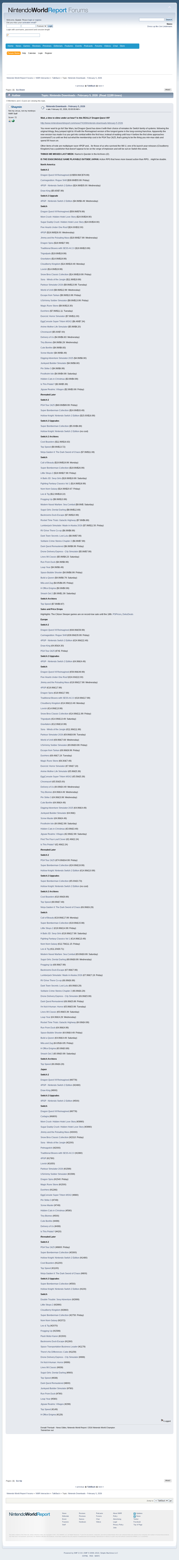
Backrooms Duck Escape (52, 515)
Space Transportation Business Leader (59, 1346)
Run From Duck (48, 562)
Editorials (58, 46)
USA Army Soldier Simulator (54, 300)
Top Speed (46, 447)
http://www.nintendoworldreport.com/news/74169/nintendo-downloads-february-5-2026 (82, 123)
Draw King (46, 191)
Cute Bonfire (46, 347)
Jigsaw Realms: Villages (52, 389)
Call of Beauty (47, 462)
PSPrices (117, 614)
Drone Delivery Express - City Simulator (59, 551)
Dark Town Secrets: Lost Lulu (54, 536)
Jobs (115, 1528)
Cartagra (45, 1116)
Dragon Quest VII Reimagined (55, 175)
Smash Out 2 (47, 593)
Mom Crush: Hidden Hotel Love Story (58, 217)
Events (78, 46)
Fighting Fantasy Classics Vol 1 (55, 483)
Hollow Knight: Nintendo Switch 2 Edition (60, 415)
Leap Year (45, 567)
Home (10, 46)
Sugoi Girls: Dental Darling (53, 510)
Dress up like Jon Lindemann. (160, 26)
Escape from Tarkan (50, 295)
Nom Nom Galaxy (49, 489)
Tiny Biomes (46, 342)
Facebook (137, 1522)
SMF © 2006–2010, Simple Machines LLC (101, 1553)
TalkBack (91, 86)
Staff (64, 1525)
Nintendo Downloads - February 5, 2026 (65, 106)
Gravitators (46, 259)
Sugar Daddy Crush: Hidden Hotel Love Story (62, 222)
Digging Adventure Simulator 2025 (57, 358)
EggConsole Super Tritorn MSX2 (56, 321)
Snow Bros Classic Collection (55, 274)
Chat (115, 46)
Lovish (44, 269)
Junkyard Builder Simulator (53, 363)
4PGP (43, 232)
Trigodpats (46, 253)
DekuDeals (128, 614)
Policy (115, 1516)
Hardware (82, 1522)
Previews (47, 46)
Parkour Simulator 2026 (52, 285)
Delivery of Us (47, 337)
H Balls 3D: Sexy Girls (51, 478)
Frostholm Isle (47, 373)
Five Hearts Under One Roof (54, 227)
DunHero (45, 311)
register (38, 20)
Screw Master (47, 353)
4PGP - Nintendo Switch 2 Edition (56, 185)
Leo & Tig (45, 494)
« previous (79, 86)
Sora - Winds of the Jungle (53, 279)
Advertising (117, 1519)
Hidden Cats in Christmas (53, 379)
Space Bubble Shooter (51, 572)
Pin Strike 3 (46, 368)
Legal (115, 1522)
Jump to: (150, 1501)
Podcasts (88, 46)
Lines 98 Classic (48, 557)
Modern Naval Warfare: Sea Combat (58, 504)
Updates (139, 1513)
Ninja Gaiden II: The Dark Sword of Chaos (60, 452)
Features (69, 46)
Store (122, 46)
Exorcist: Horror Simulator (53, 316)
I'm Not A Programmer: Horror (52, 1006)
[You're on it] (13, 121)
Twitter (136, 1519)
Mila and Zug (47, 583)
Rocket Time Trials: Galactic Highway (58, 520)
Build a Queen (47, 578)
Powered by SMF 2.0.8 (73, 1553)
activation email (28, 22)
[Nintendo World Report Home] (29, 1518)
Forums (98, 46)
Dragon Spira (47, 243)
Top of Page (138, 1525)
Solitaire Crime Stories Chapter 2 (56, 541)
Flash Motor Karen (49, 1336)
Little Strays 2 (47, 473)
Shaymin (16, 106)
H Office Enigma (48, 588)
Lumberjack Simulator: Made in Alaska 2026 (61, 525)
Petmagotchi (46, 1148)
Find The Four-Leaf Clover (53, 839)
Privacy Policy (118, 1525)
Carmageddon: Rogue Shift (54, 180)
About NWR (117, 1513)
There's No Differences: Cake (54, 1352)
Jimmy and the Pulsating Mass (55, 238)
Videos (107, 46)
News (18, 46)
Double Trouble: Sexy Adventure (56, 1299)
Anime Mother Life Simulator (54, 326)
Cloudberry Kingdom (50, 264)
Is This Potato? (48, 384)
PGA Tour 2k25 (48, 405)
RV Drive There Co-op (51, 530)
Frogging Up (46, 499)
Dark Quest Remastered (52, 546)
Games (26, 46)
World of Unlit (47, 290)
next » (101, 86)
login (30, 20)
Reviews (36, 46)
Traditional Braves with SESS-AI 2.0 (57, 248)
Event (64, 1519)
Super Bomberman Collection (55, 410)
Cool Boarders (47, 442)
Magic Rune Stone (49, 306)
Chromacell (46, 332)
